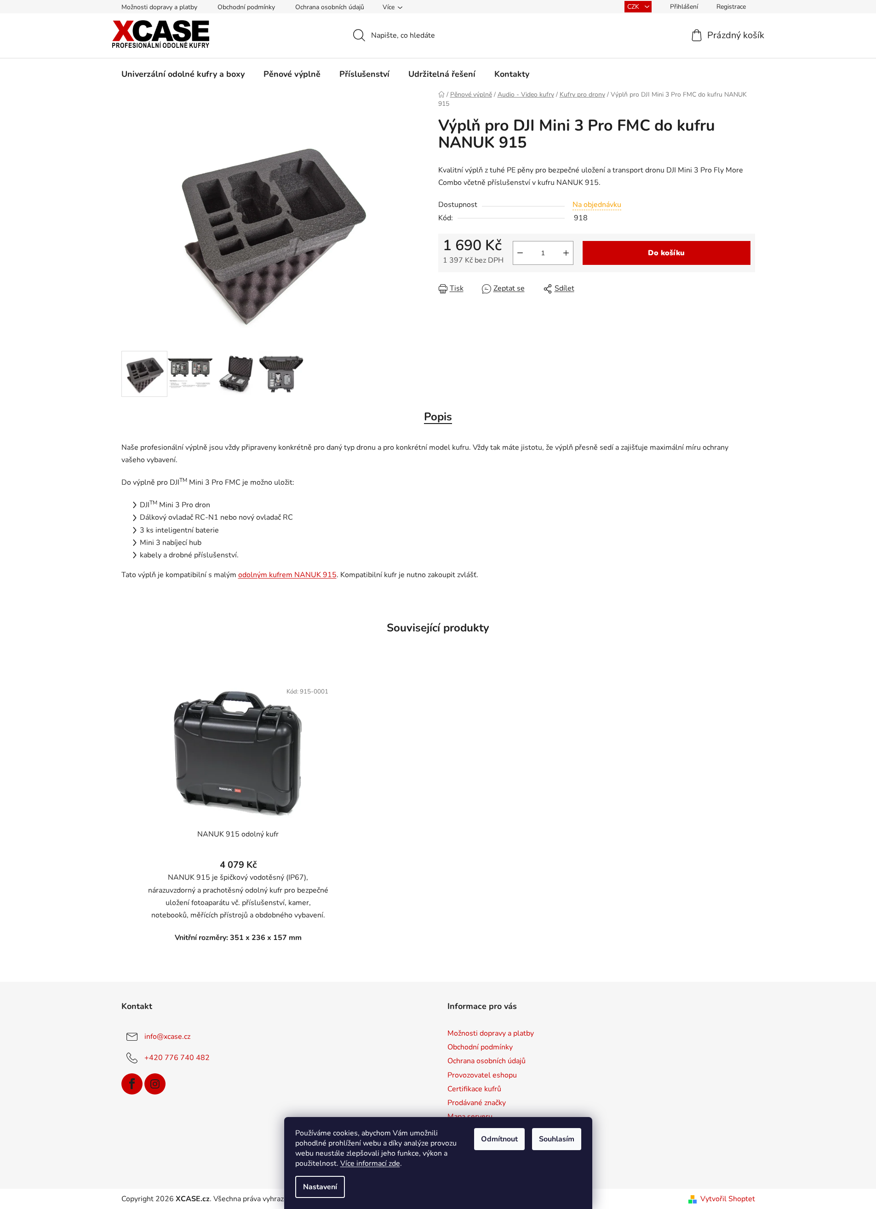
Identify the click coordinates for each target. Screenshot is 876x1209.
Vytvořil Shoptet (727, 1199)
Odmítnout (499, 1139)
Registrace (731, 6)
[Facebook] (132, 1083)
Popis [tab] (438, 416)
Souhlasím (556, 1139)
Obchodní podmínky (246, 7)
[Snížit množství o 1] (520, 252)
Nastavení (320, 1187)
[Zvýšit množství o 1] (566, 252)
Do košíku (666, 253)
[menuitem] (183, 74)
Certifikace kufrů (474, 1089)
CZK (634, 6)
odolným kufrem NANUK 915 (287, 575)
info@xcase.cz (167, 1036)
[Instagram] (155, 1083)
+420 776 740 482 (177, 1058)
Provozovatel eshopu (482, 1075)
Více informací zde (370, 1163)
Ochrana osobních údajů (329, 7)
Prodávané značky (476, 1103)
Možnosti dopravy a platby (159, 7)
